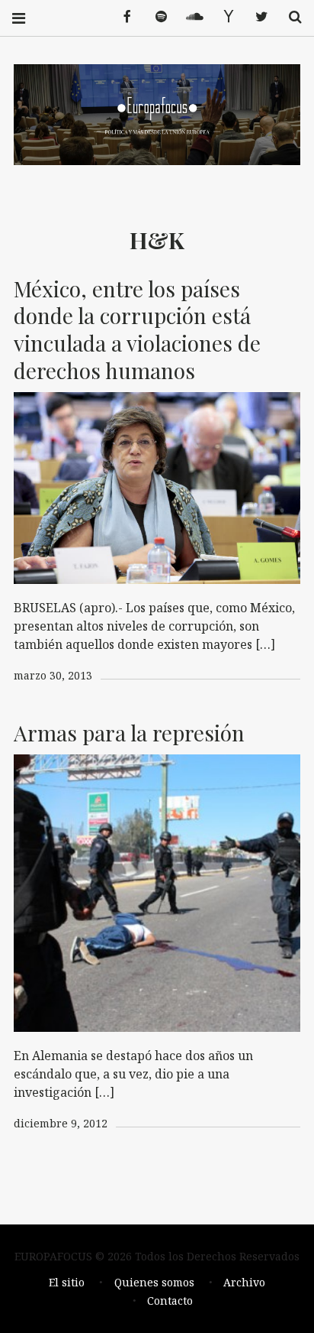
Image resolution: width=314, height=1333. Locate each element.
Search (289, 17)
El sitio (67, 1282)
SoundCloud (189, 17)
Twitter (256, 17)
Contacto (170, 1300)
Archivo (244, 1282)
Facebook (122, 17)
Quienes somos (154, 1282)
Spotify (155, 17)
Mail (222, 17)
